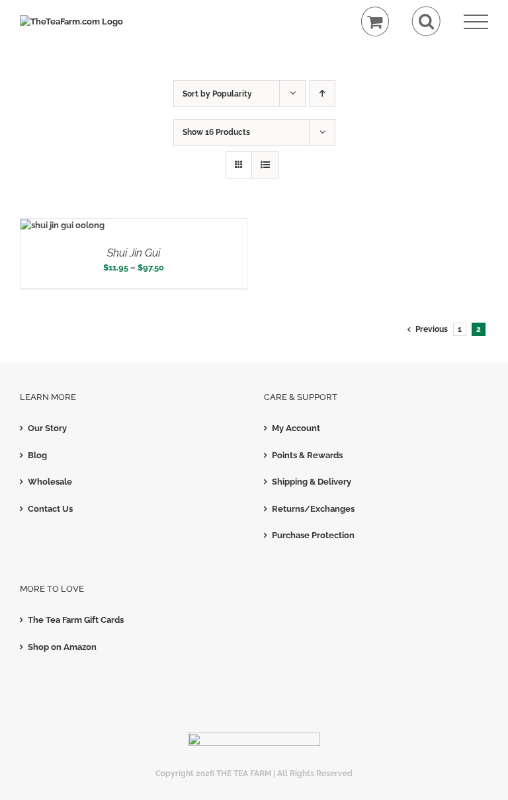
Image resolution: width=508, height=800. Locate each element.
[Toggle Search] (426, 21)
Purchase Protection (313, 535)
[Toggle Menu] (475, 22)
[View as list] (265, 165)
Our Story (47, 428)
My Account (296, 428)
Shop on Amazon (62, 647)
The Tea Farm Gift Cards (76, 620)
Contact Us (50, 509)
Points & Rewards (307, 455)
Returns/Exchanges (313, 509)
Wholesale (50, 482)
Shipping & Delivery (311, 482)
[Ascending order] (322, 93)
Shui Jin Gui (133, 253)
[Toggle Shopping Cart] (375, 21)
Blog (37, 455)
